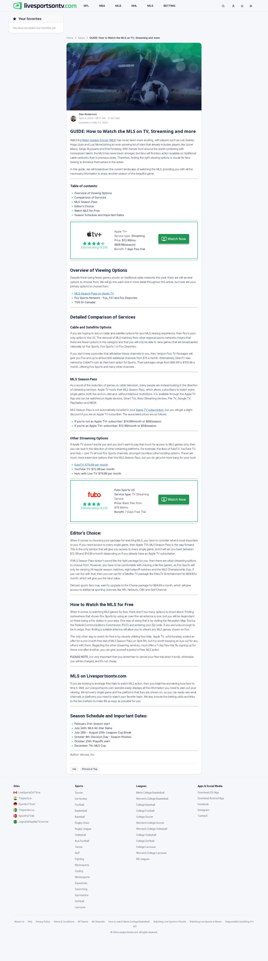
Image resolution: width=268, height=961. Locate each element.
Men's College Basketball (150, 792)
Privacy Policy (43, 921)
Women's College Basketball (152, 798)
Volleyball (80, 834)
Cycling (79, 871)
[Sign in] (233, 6)
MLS (150, 5)
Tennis (79, 846)
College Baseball (145, 804)
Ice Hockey (81, 798)
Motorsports (82, 865)
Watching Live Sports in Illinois (206, 921)
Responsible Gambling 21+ (239, 921)
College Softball (145, 840)
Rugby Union (82, 822)
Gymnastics (81, 895)
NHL (134, 5)
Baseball (80, 816)
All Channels (98, 921)
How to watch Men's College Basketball (129, 921)
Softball (79, 901)
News (81, 37)
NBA (102, 5)
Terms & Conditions (64, 921)
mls (74, 769)
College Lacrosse (146, 846)
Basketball (81, 810)
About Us (19, 921)
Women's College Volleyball (151, 828)
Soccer (79, 792)
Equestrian (81, 883)
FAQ (30, 921)
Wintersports (82, 877)
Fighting (79, 859)
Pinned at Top (89, 769)
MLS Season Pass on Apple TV (94, 293)
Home (69, 37)
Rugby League (83, 828)
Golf (77, 853)
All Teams (83, 921)
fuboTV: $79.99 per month (91, 464)
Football (79, 804)
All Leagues (142, 859)
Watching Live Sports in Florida (169, 921)
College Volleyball (146, 834)
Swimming (81, 889)
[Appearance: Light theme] (242, 6)
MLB (118, 5)
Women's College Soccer (150, 822)
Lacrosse (80, 907)
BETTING (169, 5)
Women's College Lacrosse (151, 853)
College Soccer (144, 816)
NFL (86, 5)
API (135, 926)
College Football (145, 810)
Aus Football (82, 840)
